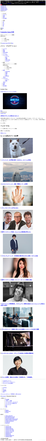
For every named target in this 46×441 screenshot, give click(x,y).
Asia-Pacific (7, 71)
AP (3, 21)
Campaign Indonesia (9, 428)
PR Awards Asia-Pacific (9, 417)
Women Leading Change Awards (11, 418)
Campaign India (8, 427)
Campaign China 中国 (9, 431)
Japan (6, 72)
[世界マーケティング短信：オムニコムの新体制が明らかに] (18, 229)
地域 (4, 70)
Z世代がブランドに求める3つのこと (9, 115)
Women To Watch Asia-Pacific (11, 419)
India (6, 74)
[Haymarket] (3, 396)
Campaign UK (3, 5)
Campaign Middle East (9, 435)
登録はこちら (3, 133)
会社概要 (7, 399)
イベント (5, 53)
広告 (4, 15)
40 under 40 (7, 422)
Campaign (7, 380)
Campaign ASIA (3, 7)
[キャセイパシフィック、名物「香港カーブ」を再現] (18, 181)
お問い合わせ (18, 394)
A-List (5, 41)
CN (3, 23)
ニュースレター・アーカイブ (11, 402)
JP (3, 22)
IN (3, 24)
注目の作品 (6, 39)
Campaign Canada (3, 9)
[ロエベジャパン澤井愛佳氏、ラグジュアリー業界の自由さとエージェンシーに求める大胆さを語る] (18, 301)
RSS (6, 405)
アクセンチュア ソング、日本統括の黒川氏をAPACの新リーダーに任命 (19, 255)
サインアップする (8, 383)
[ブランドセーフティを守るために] (18, 205)
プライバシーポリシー (5, 394)
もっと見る (5, 54)
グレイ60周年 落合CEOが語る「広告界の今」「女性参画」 (17, 377)
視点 (4, 49)
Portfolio (7, 410)
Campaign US (3, 6)
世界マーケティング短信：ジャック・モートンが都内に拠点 (16, 279)
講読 (4, 17)
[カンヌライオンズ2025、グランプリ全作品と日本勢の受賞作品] (18, 350)
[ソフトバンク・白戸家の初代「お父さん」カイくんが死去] (18, 157)
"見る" (4, 77)
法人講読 (5, 18)
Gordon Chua (3, 113)
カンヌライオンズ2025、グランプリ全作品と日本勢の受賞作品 (17, 353)
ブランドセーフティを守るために (9, 208)
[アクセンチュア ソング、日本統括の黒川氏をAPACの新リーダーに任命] (18, 253)
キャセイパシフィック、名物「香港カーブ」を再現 (14, 184)
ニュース (5, 48)
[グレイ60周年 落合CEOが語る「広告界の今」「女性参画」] (18, 374)
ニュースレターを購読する (11, 403)
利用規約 (9, 3)
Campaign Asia (8, 426)
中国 (6, 73)
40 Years (7, 412)
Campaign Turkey (8, 436)
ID (3, 25)
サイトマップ (8, 404)
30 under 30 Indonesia (9, 421)
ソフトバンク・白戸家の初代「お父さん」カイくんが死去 (16, 160)
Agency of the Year (9, 415)
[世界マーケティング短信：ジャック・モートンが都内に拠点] (18, 277)
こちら (4, 2)
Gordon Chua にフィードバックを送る (8, 91)
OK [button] (1, 4)
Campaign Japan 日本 (9, 429)
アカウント (5, 78)
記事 (5, 38)
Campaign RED (3, 10)
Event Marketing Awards (10, 416)
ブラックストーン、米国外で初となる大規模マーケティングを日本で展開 (20, 329)
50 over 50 (7, 423)
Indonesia (7, 75)
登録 (6, 80)
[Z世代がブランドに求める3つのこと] (15, 108)
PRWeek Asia (7, 411)
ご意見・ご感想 (8, 400)
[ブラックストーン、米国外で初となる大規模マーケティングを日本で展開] (18, 326)
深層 (4, 51)
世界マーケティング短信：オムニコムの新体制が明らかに (16, 232)
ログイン (5, 14)
